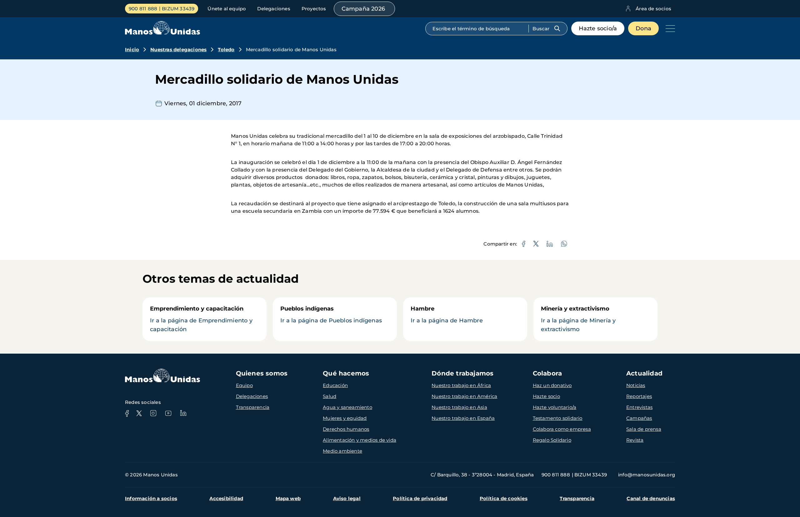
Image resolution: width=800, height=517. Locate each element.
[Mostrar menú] (668, 28)
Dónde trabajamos (462, 373)
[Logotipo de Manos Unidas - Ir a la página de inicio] (162, 33)
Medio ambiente (342, 451)
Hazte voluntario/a (555, 407)
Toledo (226, 49)
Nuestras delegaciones (178, 49)
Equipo (244, 385)
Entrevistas (639, 407)
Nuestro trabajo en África (461, 385)
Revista (634, 440)
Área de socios (653, 9)
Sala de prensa (643, 429)
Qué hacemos (346, 373)
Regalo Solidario (552, 440)
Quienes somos (262, 373)
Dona (643, 28)
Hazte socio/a (598, 28)
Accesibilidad (226, 498)
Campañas (639, 418)
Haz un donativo (552, 385)
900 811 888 (143, 9)
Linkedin (183, 413)
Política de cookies (504, 498)
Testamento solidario (557, 418)
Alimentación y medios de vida (359, 440)
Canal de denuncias (651, 498)
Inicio (132, 49)
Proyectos (314, 9)
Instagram (153, 413)
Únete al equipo (227, 9)
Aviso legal (347, 498)
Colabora (547, 373)
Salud (329, 396)
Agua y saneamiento (347, 407)
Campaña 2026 (363, 8)
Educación (335, 385)
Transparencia (253, 407)
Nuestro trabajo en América (464, 396)
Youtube (168, 413)
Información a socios (151, 498)
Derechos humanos (346, 429)
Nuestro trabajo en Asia (459, 407)
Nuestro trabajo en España (463, 418)
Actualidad (644, 373)
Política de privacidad (420, 498)
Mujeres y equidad (345, 418)
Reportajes (639, 396)
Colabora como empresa (562, 429)
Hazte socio (546, 396)
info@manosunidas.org (646, 475)
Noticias (635, 385)
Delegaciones (273, 9)
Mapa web (288, 498)
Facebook (127, 413)
